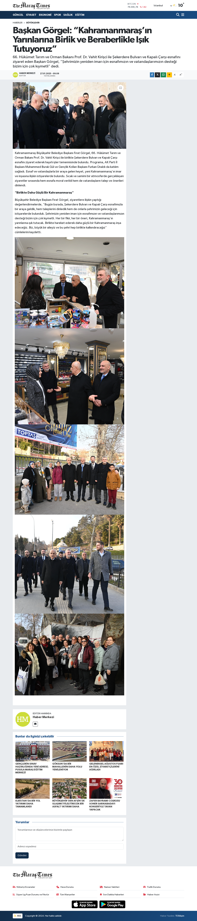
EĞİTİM (79, 15)
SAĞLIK (68, 15)
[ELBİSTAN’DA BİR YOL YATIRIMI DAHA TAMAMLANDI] (32, 788)
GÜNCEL (18, 15)
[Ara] (178, 15)
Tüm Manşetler (67, 894)
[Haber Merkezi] (22, 719)
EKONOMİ (45, 15)
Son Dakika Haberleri (113, 894)
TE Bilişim (179, 916)
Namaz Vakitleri (111, 887)
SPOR (57, 15)
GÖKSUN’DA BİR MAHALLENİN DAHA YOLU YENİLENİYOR (67, 767)
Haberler (17, 23)
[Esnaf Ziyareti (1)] (69, 282)
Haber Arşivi (153, 894)
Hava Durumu (67, 887)
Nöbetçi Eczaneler (26, 887)
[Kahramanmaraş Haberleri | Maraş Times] (31, 5)
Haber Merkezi (43, 717)
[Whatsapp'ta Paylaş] (163, 74)
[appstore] (85, 904)
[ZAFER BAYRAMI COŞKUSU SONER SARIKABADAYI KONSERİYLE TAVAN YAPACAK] (106, 788)
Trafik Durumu (154, 887)
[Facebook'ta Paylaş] (152, 74)
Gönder (22, 855)
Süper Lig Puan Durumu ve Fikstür (32, 894)
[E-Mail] (35, 724)
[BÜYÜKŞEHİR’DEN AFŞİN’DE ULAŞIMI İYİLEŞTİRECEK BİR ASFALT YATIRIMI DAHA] (69, 788)
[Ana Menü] (182, 15)
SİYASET (31, 15)
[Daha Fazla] (169, 74)
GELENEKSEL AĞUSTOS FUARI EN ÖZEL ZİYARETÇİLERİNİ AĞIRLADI (106, 767)
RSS (19, 916)
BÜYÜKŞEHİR (33, 23)
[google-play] (112, 904)
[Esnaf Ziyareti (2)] (69, 376)
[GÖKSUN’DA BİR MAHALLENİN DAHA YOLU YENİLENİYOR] (69, 751)
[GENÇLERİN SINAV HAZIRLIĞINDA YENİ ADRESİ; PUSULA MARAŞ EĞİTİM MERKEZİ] (32, 751)
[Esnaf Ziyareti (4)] (69, 469)
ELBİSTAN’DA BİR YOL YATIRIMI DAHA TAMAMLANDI (27, 804)
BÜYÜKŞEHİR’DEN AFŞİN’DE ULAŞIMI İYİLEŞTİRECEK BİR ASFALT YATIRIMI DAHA (68, 804)
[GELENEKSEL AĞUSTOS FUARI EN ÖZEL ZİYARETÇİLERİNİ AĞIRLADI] (106, 751)
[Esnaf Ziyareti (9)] (69, 654)
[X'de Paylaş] (157, 74)
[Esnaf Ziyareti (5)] (69, 564)
